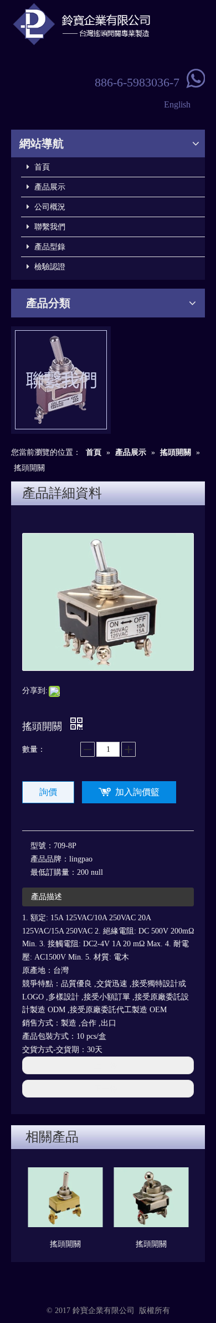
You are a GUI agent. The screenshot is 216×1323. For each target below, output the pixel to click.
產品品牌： (49, 859)
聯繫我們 (48, 227)
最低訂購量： (53, 872)
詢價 (48, 792)
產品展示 (48, 187)
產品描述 (46, 897)
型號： (42, 846)
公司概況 (48, 207)
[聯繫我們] (61, 380)
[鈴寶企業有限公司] (108, 24)
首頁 (41, 167)
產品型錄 (48, 247)
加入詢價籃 (137, 792)
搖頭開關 (65, 1244)
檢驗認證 (48, 267)
